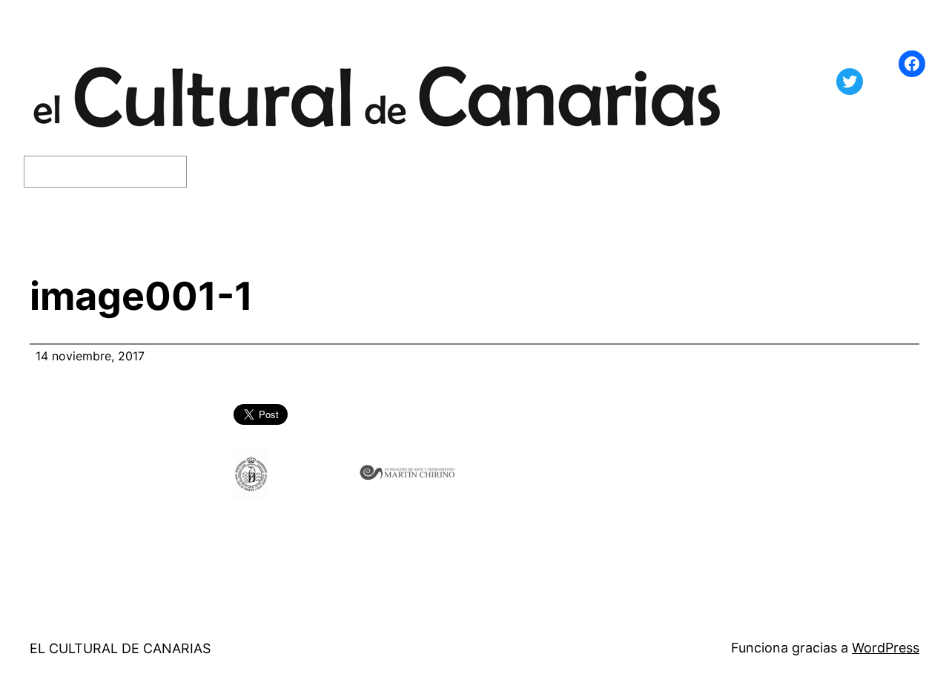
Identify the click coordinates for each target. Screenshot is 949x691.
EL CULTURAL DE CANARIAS (120, 648)
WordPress (885, 647)
